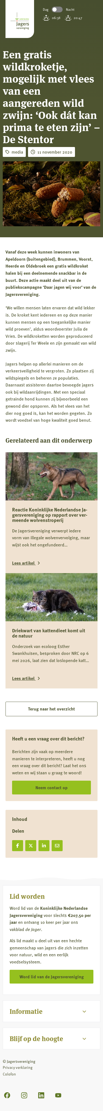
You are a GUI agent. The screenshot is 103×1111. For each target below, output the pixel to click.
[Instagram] (24, 1095)
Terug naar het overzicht (51, 709)
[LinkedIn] (41, 1095)
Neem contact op (51, 787)
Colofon (9, 1074)
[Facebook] (7, 1095)
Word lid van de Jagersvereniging (52, 976)
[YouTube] (58, 1095)
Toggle (57, 9)
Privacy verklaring (17, 1067)
